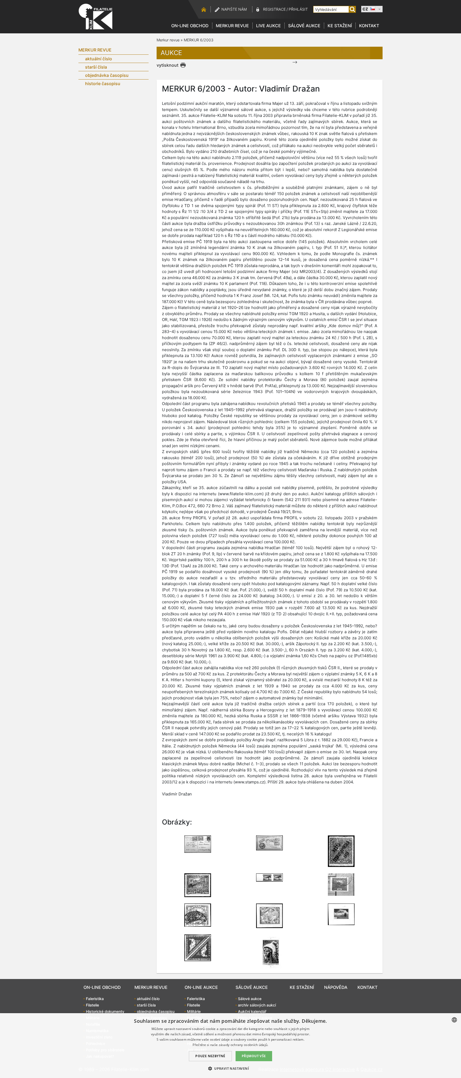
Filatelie (92, 1005)
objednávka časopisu (107, 75)
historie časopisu (102, 83)
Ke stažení (340, 25)
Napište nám (234, 9)
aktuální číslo (98, 58)
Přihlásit (298, 9)
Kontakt (369, 25)
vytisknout (167, 65)
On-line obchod (190, 25)
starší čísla (96, 67)
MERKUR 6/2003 (198, 40)
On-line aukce (201, 987)
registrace (274, 9)
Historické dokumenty (105, 1011)
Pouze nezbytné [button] (210, 1056)
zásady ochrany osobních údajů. (243, 1045)
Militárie (194, 1011)
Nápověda (335, 987)
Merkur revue (232, 25)
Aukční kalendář (252, 1011)
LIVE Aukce (268, 25)
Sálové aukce (304, 25)
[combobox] (454, 1019)
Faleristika (95, 998)
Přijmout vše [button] (254, 1056)
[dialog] (230, 1045)
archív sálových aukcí (257, 1005)
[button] (230, 1068)
